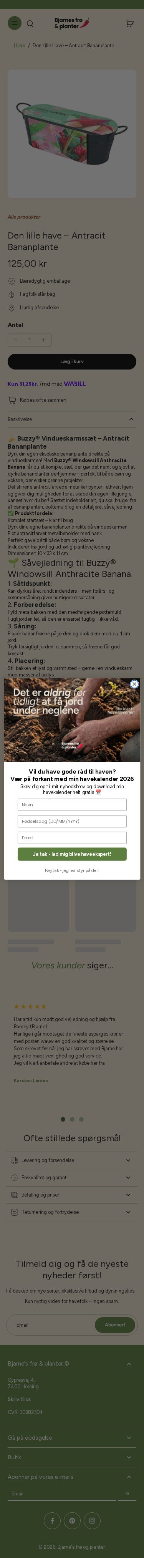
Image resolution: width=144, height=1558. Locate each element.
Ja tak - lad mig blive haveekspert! (72, 854)
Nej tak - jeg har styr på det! (72, 870)
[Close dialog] (134, 684)
